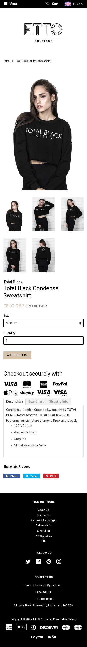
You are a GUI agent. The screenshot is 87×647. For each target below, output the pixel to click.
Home (6, 61)
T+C (43, 541)
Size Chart (43, 530)
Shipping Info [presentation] (58, 401)
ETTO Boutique (42, 619)
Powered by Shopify (65, 619)
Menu (13, 4)
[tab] (14, 401)
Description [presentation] (14, 401)
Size (6, 315)
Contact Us (43, 515)
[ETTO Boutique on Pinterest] (48, 562)
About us (43, 510)
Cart (54, 4)
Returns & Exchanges (44, 520)
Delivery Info (43, 525)
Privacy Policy (43, 536)
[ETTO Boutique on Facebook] (38, 562)
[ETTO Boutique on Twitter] (28, 562)
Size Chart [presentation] (36, 401)
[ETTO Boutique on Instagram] (58, 562)
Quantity (9, 333)
